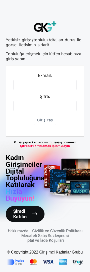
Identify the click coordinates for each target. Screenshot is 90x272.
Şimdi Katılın (20, 214)
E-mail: (45, 75)
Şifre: (45, 96)
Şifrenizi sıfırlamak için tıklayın (45, 146)
